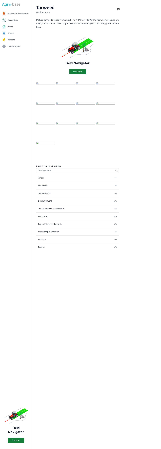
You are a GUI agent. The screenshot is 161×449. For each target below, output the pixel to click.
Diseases (11, 40)
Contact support (14, 46)
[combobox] (77, 170)
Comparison (13, 20)
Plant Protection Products (18, 13)
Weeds (10, 26)
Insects (11, 33)
